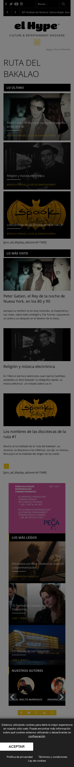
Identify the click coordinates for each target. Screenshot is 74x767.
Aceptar (17, 746)
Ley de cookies (37, 761)
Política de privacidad (20, 757)
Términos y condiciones (52, 757)
